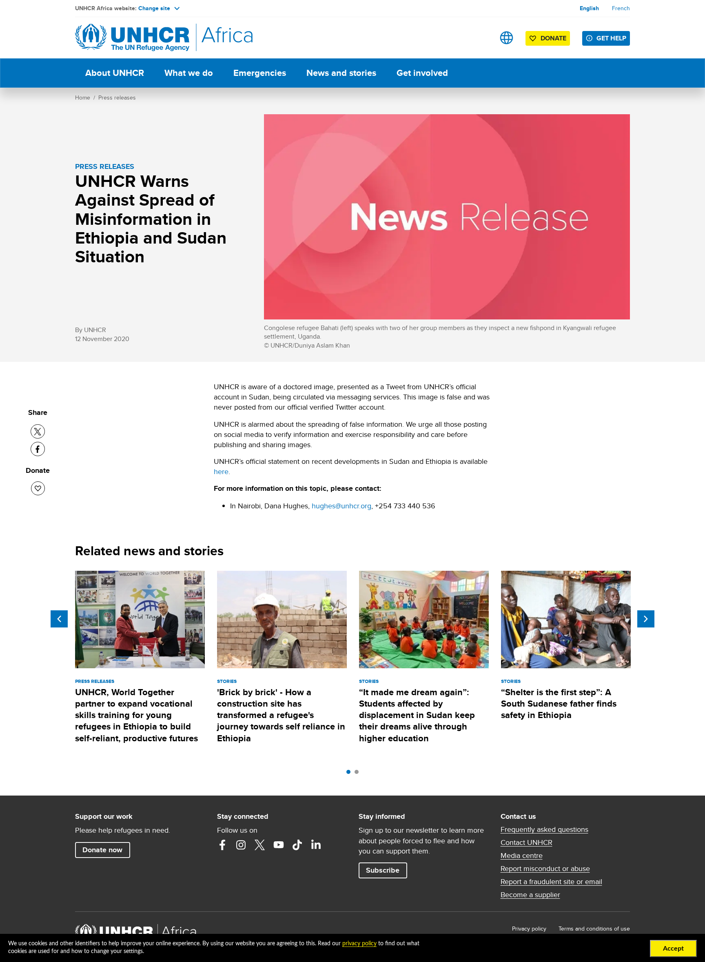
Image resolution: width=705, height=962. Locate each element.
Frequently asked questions (544, 829)
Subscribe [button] (382, 870)
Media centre (522, 855)
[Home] (132, 37)
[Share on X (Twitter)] (38, 431)
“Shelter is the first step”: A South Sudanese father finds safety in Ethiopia (558, 703)
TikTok (297, 845)
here (221, 471)
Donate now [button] (102, 850)
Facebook (222, 845)
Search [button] (481, 37)
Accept (673, 948)
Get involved (422, 73)
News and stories (341, 73)
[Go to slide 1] (350, 774)
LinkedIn (316, 845)
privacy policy (359, 943)
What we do (188, 73)
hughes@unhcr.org (341, 506)
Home (82, 97)
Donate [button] (549, 39)
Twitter (260, 845)
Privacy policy (529, 928)
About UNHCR (114, 73)
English (589, 8)
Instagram (241, 845)
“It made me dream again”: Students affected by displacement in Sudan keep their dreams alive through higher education (417, 715)
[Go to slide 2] (359, 774)
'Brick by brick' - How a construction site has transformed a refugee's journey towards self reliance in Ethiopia (281, 715)
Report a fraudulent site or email (551, 881)
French (621, 8)
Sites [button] (506, 37)
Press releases (117, 97)
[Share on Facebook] (38, 449)
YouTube (278, 845)
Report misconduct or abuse (545, 868)
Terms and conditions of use (594, 928)
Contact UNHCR (526, 842)
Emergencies (259, 73)
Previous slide (59, 618)
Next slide (645, 618)
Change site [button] (154, 8)
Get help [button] (611, 38)
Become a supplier (530, 894)
